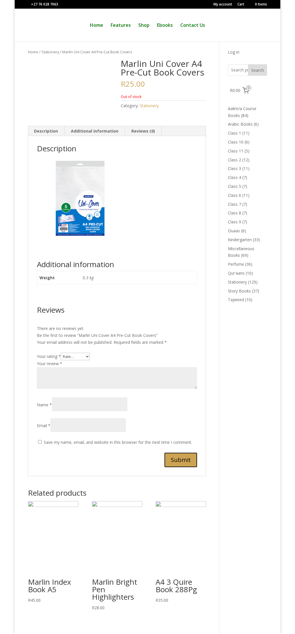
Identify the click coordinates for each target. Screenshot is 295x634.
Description (46, 131)
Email (43, 425)
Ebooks (165, 25)
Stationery (50, 51)
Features (121, 25)
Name (44, 404)
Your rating (49, 356)
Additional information (94, 131)
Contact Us (192, 25)
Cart (240, 5)
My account (222, 5)
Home (96, 25)
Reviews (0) (143, 131)
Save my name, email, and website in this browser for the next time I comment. (118, 442)
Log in (233, 52)
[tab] (46, 131)
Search (257, 70)
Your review (49, 363)
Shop (144, 25)
